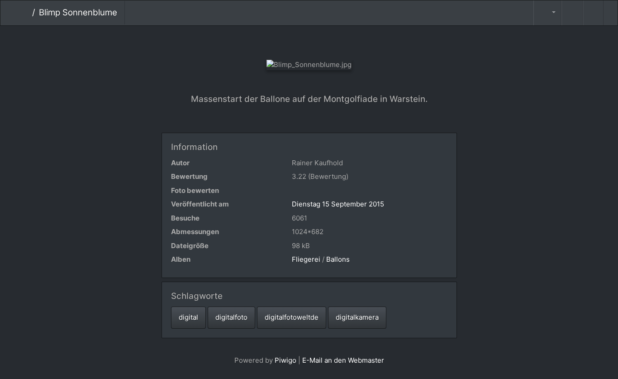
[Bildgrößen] (547, 12)
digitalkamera (357, 317)
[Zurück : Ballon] (279, 41)
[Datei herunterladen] (593, 12)
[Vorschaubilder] (309, 41)
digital (188, 317)
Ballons (338, 259)
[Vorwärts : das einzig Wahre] (339, 41)
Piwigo (285, 360)
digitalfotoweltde (292, 317)
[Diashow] (571, 12)
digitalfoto (231, 317)
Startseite (25, 12)
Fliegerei (306, 259)
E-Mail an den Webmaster (343, 360)
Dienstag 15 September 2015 (338, 204)
